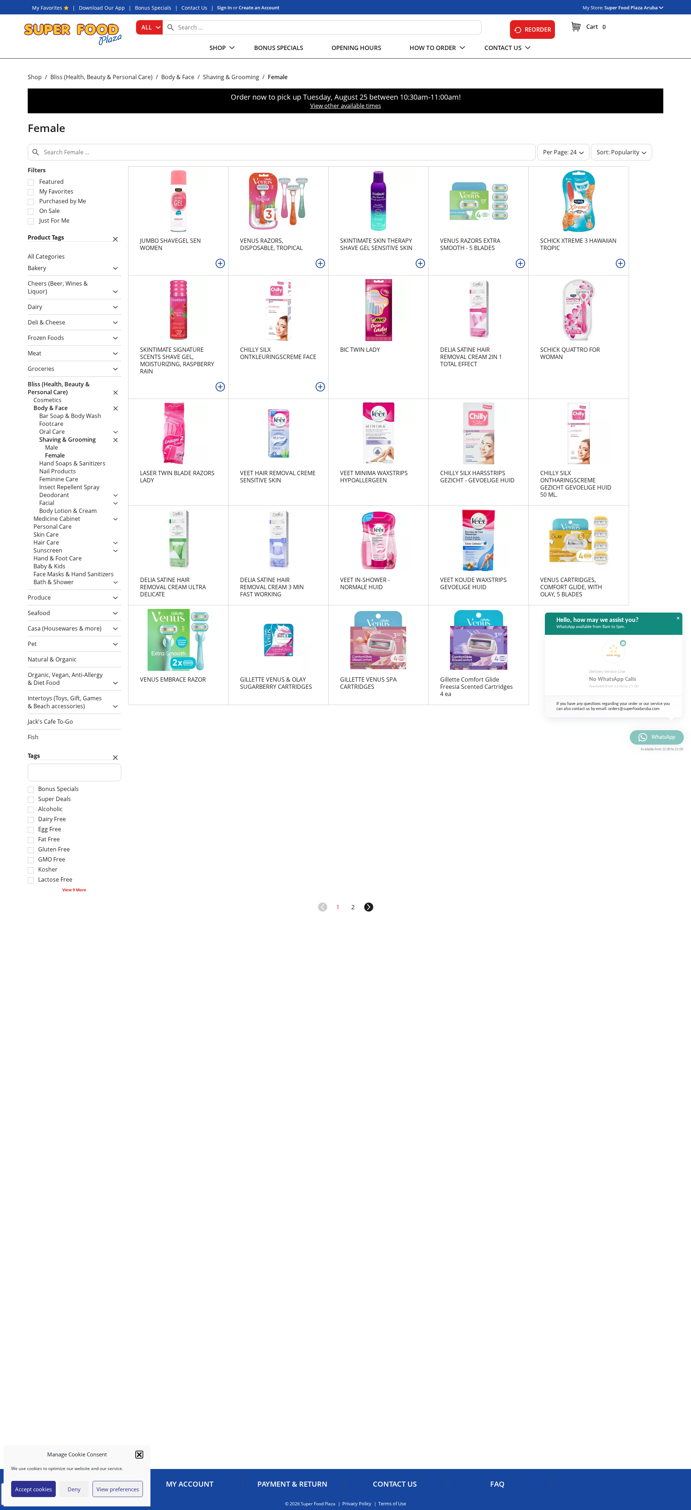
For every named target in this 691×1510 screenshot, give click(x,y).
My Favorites (47, 7)
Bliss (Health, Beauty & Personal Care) (101, 77)
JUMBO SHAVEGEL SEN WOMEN (170, 244)
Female (278, 77)
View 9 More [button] (74, 889)
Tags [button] (34, 756)
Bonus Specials (153, 7)
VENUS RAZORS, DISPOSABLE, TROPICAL (271, 244)
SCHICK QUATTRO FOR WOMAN (570, 353)
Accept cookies (33, 1489)
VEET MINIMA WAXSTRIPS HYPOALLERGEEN (374, 476)
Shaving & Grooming (231, 77)
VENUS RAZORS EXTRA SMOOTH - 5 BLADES (470, 244)
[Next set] (368, 907)
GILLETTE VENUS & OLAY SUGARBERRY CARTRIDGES (276, 683)
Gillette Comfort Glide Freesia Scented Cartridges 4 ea (476, 687)
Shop (35, 77)
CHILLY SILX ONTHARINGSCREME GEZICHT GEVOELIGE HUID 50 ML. (575, 484)
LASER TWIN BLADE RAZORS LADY (177, 476)
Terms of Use (392, 1503)
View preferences (117, 1489)
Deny (74, 1489)
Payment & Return (292, 1484)
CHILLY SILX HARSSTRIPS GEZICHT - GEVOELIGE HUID (477, 476)
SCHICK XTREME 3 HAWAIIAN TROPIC (578, 244)
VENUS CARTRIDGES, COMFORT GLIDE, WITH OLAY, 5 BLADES (571, 587)
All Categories (46, 256)
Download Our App (102, 7)
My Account (189, 1484)
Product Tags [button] (46, 237)
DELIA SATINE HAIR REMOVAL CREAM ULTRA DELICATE (173, 587)
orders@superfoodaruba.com (634, 709)
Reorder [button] (538, 29)
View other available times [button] (345, 106)
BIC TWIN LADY (360, 350)
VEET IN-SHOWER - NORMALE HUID (365, 583)
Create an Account (259, 7)
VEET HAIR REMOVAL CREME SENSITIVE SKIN (278, 476)
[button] (139, 1454)
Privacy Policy (356, 1503)
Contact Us (194, 7)
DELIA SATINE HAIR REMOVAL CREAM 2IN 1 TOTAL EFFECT (471, 357)
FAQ (497, 1484)
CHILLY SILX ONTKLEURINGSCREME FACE (278, 353)
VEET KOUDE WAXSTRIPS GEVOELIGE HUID (473, 583)
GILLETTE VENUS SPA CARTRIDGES (368, 683)
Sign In (224, 7)
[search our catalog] (171, 27)
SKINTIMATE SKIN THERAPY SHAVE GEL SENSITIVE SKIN (376, 244)
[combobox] (149, 27)
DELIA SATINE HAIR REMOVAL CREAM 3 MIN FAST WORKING (272, 587)
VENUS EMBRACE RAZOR (173, 679)
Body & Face (177, 77)
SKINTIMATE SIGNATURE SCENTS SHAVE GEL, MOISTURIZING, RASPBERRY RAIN (177, 360)
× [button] (678, 618)
